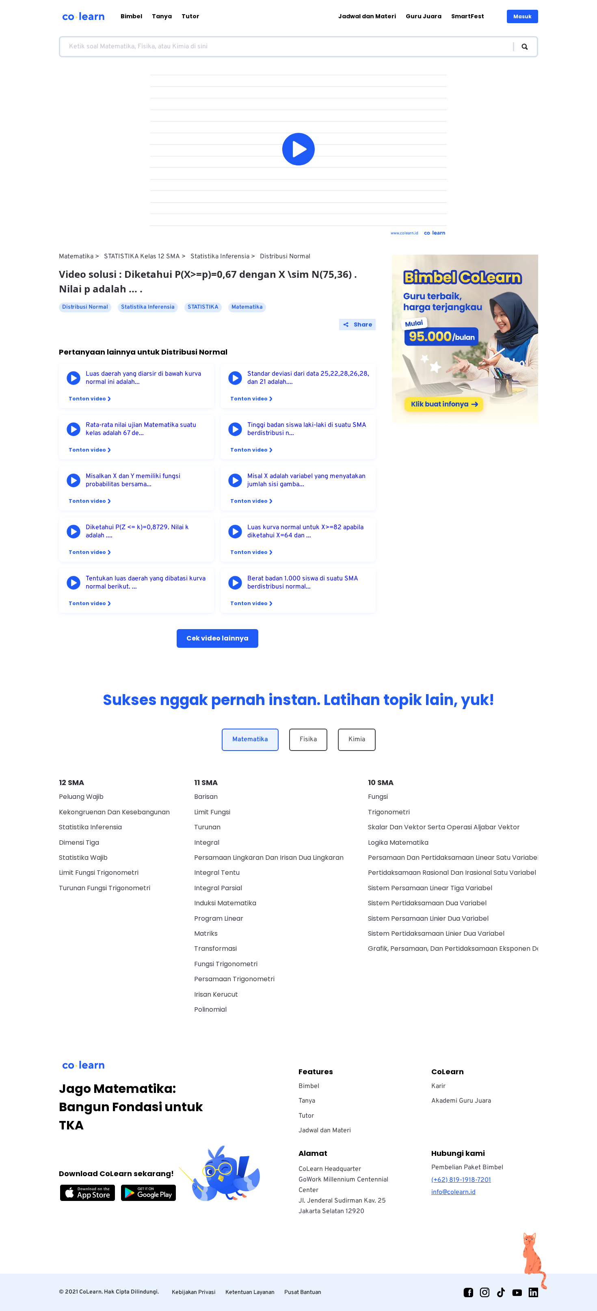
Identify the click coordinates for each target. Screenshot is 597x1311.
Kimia (356, 740)
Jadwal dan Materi (367, 16)
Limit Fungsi (212, 812)
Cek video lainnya (217, 638)
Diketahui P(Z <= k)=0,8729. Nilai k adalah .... (137, 532)
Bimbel (131, 16)
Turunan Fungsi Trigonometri (104, 888)
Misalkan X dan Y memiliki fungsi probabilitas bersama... (133, 480)
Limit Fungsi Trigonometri (98, 872)
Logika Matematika (398, 842)
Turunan (207, 827)
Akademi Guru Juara (461, 1101)
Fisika (308, 740)
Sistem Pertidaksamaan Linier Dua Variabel (436, 933)
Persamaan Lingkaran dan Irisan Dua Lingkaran (269, 857)
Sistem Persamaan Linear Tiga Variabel (430, 888)
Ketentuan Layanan (250, 1292)
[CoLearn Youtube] (517, 1292)
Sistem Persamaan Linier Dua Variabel (428, 918)
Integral (206, 842)
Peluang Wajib (81, 796)
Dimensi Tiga (79, 842)
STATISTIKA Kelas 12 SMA (142, 257)
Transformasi (215, 948)
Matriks (206, 933)
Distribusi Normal (285, 257)
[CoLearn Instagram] (484, 1292)
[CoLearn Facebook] (468, 1292)
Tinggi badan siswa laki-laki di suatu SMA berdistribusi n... (306, 429)
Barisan (206, 796)
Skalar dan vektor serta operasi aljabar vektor (444, 827)
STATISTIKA (203, 307)
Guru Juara (423, 16)
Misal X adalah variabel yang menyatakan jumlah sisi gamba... (306, 480)
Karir (438, 1086)
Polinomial (210, 1009)
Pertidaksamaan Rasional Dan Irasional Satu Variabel (452, 872)
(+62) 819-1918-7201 (461, 1180)
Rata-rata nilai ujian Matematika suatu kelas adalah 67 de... (141, 429)
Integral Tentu (217, 872)
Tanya (162, 16)
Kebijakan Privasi (194, 1292)
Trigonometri (389, 812)
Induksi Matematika (225, 903)
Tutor (190, 16)
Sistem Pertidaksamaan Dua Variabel (427, 903)
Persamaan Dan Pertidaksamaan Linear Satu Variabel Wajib (463, 857)
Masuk (522, 16)
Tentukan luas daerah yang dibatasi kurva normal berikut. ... (145, 583)
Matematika (76, 257)
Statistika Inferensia (219, 257)
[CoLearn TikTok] (501, 1292)
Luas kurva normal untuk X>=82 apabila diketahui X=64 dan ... (305, 532)
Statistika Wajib (83, 857)
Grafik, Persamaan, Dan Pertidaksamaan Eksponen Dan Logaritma (473, 948)
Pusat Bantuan (302, 1292)
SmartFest (467, 16)
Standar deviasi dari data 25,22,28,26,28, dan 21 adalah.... (308, 378)
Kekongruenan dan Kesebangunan (114, 812)
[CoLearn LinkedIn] (533, 1292)
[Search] (521, 46)
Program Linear (218, 918)
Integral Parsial (218, 888)
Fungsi (378, 796)
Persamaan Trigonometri (234, 979)
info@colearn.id (453, 1192)
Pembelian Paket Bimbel (467, 1168)
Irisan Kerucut (216, 994)
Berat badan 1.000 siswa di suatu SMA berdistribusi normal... (302, 583)
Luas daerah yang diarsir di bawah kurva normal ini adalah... (143, 378)
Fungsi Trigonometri (225, 964)
